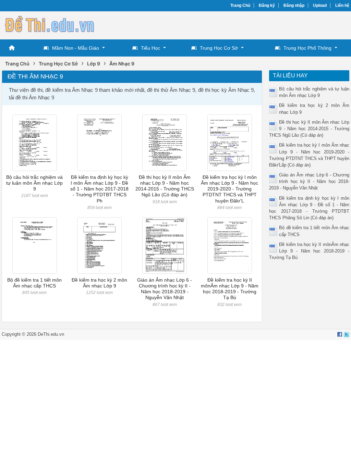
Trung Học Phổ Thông (307, 48)
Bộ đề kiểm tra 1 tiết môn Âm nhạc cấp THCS (34, 282)
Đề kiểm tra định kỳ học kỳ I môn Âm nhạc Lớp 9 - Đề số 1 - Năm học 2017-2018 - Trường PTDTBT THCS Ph (99, 189)
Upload (320, 5)
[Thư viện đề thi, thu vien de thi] (50, 24)
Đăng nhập (293, 5)
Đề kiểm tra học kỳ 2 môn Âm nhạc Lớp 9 (99, 282)
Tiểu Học (150, 48)
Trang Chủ (240, 5)
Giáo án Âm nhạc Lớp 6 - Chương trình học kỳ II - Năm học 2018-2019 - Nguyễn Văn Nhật (164, 288)
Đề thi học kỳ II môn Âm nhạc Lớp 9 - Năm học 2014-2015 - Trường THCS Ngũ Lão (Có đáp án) (164, 186)
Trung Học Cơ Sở (219, 48)
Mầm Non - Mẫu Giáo (75, 48)
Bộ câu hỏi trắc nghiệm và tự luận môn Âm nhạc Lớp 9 (34, 183)
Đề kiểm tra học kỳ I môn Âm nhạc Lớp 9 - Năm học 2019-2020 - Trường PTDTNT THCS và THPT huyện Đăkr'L (229, 189)
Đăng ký (267, 5)
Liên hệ (342, 5)
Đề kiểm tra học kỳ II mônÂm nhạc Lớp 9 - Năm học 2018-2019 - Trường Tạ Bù (229, 288)
